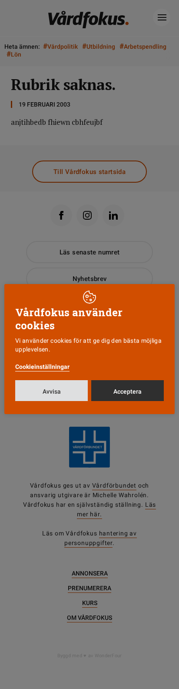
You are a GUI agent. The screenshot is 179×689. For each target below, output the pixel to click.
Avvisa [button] (52, 391)
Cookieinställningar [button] (42, 366)
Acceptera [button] (127, 391)
